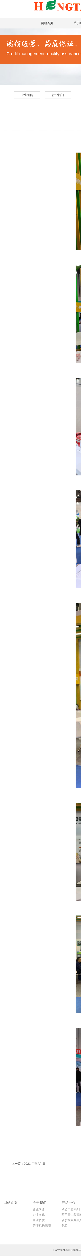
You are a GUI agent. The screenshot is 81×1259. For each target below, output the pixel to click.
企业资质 (39, 1220)
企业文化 (39, 1214)
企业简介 (39, 1209)
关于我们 (39, 1202)
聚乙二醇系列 (71, 1209)
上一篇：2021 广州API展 (28, 1163)
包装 (65, 1225)
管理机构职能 (42, 1225)
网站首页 (47, 23)
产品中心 (68, 1202)
